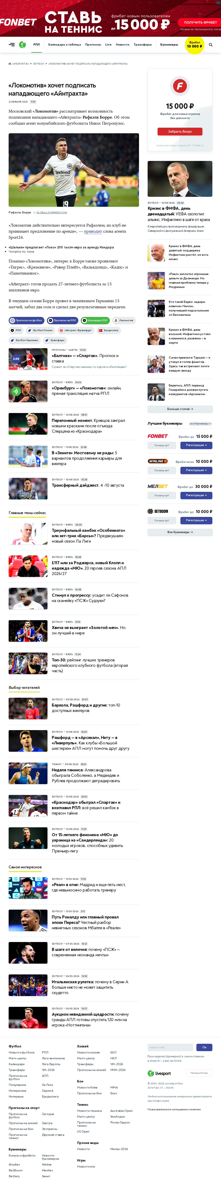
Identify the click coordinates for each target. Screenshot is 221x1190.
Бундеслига (50, 1097)
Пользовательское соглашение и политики (174, 1109)
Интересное (17, 1091)
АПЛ (45, 1076)
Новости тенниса (89, 1111)
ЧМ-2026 (48, 1070)
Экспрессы (49, 1129)
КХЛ (113, 1052)
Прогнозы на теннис (18, 1136)
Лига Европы (51, 1064)
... (204, 51)
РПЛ (36, 45)
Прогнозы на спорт (24, 1108)
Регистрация (196, 445)
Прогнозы (93, 45)
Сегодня (48, 1114)
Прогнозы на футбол (18, 1077)
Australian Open (121, 1111)
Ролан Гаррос (120, 1122)
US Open (83, 1132)
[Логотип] (22, 45)
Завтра (47, 1123)
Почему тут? (162, 445)
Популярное (17, 1085)
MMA (114, 1087)
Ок (204, 1047)
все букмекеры (200, 424)
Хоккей (82, 1046)
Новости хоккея (88, 1052)
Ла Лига (47, 1085)
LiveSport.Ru (20, 63)
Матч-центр (17, 1058)
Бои (80, 1081)
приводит (93, 231)
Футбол (38, 63)
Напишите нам (199, 1073)
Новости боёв (87, 1087)
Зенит (46, 1176)
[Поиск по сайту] (212, 45)
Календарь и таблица (64, 45)
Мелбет (47, 1170)
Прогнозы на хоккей (23, 1123)
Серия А (48, 1091)
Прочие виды (88, 1143)
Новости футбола (22, 1052)
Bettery (14, 1176)
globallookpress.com (51, 212)
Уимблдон (117, 1117)
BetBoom (16, 1170)
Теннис (82, 1105)
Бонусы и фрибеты (22, 1155)
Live (108, 45)
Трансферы (143, 45)
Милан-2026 (119, 1149)
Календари (17, 1064)
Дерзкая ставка (53, 1135)
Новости (122, 45)
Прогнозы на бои (21, 1129)
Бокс (113, 1093)
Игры (81, 1160)
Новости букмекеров (50, 1157)
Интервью (16, 1097)
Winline (47, 1165)
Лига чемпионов (53, 1058)
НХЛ (113, 1058)
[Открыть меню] (13, 45)
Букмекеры (169, 45)
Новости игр (86, 1167)
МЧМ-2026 (118, 1070)
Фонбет (14, 1165)
